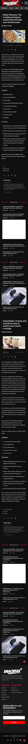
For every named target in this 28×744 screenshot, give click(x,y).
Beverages (5, 210)
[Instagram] (6, 192)
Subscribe (14, 722)
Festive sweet (6, 168)
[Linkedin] (9, 192)
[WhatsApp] (15, 49)
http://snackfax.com (7, 182)
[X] (7, 49)
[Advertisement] (14, 229)
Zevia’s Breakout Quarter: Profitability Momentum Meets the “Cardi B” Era (13, 214)
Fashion (4, 255)
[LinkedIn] (11, 740)
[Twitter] (17, 740)
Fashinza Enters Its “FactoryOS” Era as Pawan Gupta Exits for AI (13, 252)
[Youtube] (20, 740)
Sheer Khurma (6, 170)
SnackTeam (7, 180)
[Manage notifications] (24, 740)
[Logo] (11, 3)
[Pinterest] (11, 49)
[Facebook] (4, 49)
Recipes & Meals (7, 26)
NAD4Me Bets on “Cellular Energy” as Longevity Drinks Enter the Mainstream (14, 245)
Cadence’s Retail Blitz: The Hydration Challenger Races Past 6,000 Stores (13, 207)
